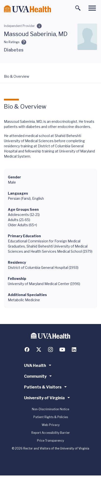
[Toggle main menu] (92, 8)
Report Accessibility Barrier (50, 433)
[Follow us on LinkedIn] (74, 349)
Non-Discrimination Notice (50, 409)
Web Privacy (51, 425)
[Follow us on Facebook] (27, 349)
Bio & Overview (16, 76)
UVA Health (35, 365)
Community (35, 376)
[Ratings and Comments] (23, 42)
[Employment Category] (39, 26)
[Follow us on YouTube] (62, 349)
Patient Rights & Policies (50, 417)
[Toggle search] (78, 8)
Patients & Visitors (43, 387)
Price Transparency (50, 440)
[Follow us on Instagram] (50, 349)
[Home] (27, 8)
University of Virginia (44, 398)
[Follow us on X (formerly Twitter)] (39, 349)
